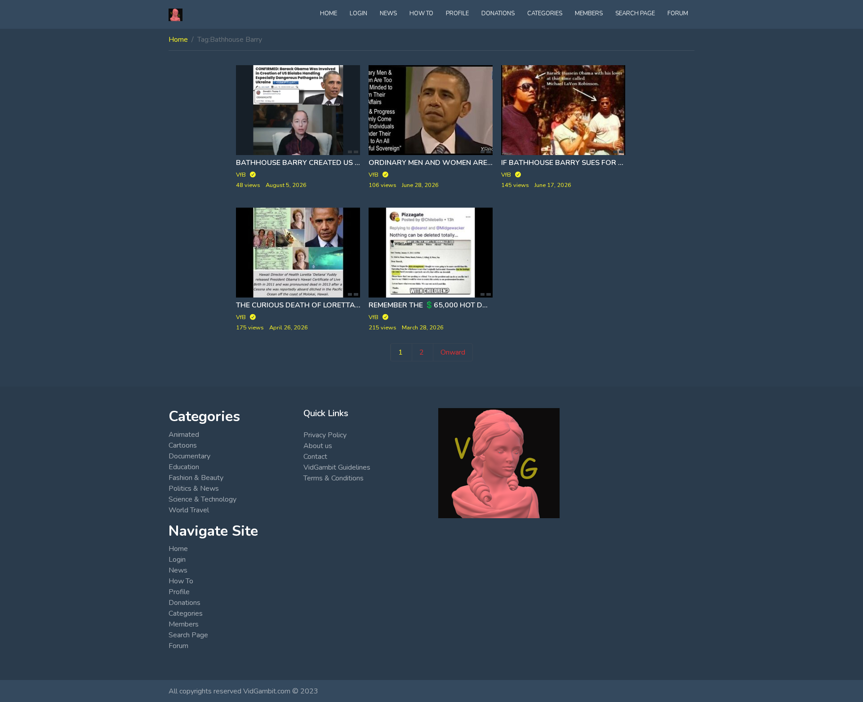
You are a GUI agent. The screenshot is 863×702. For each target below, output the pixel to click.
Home (328, 13)
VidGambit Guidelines (336, 467)
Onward (452, 352)
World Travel (189, 510)
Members (589, 13)
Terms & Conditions (333, 478)
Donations (498, 13)
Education (184, 467)
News (388, 13)
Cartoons (183, 445)
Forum (677, 13)
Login (358, 13)
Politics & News (194, 488)
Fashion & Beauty (196, 478)
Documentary (189, 456)
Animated (184, 435)
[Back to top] (28, 649)
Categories (544, 13)
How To (421, 13)
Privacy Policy (325, 435)
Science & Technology (202, 499)
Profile (457, 13)
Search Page (635, 13)
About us (317, 446)
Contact (315, 457)
